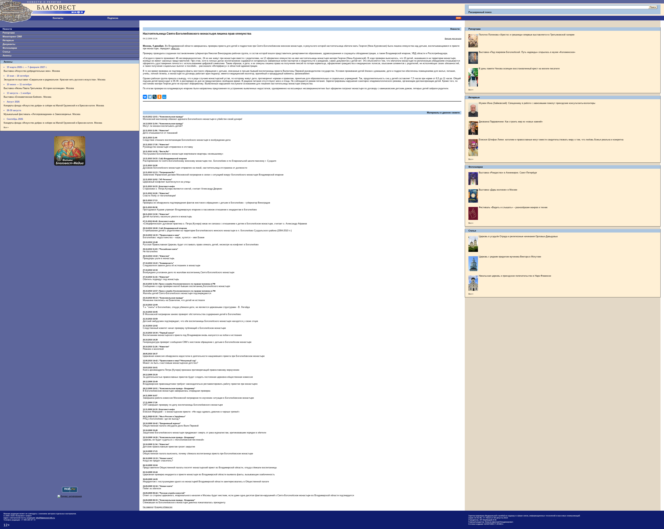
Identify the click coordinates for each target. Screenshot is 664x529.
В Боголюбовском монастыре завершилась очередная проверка (176, 390)
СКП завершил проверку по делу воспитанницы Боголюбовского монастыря (183, 404)
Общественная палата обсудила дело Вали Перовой (171, 425)
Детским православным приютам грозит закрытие (169, 446)
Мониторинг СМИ (12, 36)
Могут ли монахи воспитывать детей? (163, 126)
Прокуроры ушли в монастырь (158, 258)
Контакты (58, 18)
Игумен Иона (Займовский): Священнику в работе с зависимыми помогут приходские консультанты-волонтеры (537, 103)
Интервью (8, 40)
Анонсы (7, 55)
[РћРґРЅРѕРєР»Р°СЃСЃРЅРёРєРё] (159, 97)
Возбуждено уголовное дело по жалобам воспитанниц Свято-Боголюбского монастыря (188, 272)
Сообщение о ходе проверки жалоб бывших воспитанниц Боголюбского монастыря (186, 286)
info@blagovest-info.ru (45, 518)
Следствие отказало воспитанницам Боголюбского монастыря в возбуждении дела (186, 140)
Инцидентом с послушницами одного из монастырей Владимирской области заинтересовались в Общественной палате (206, 481)
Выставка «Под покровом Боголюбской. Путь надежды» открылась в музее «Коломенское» (527, 52)
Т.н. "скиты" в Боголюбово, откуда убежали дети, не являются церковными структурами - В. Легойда (196, 307)
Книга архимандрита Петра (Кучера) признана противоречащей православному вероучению (191, 370)
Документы (9, 44)
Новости (7, 29)
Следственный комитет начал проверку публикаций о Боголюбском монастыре (184, 328)
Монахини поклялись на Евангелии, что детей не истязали (174, 300)
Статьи (6, 51)
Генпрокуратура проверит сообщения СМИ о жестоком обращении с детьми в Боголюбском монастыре (197, 342)
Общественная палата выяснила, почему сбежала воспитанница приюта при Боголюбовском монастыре (198, 453)
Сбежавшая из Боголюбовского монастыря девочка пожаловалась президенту (184, 502)
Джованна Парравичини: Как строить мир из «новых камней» (511, 121)
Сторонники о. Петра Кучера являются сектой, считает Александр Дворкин (182, 188)
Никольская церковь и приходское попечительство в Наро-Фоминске (515, 276)
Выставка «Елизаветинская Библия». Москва (27, 97)
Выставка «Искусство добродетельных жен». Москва (32, 71)
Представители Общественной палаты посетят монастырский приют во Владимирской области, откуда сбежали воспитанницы (210, 467)
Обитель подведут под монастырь (161, 279)
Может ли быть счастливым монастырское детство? (170, 363)
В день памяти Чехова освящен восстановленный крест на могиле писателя (519, 68)
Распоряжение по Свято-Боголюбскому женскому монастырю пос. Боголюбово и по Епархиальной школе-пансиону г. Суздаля (209, 161)
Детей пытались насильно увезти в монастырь (167, 216)
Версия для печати (453, 39)
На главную (148, 507)
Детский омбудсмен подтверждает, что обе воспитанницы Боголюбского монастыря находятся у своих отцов (200, 321)
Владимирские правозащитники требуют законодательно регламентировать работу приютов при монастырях (200, 384)
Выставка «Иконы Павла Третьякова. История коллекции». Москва (39, 88)
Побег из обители (152, 488)
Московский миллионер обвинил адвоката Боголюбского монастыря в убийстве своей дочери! (192, 119)
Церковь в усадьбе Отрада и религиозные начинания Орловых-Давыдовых (518, 236)
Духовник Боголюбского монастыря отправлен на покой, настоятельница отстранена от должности (195, 167)
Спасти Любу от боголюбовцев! (159, 195)
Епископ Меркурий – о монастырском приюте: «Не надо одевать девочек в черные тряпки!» (191, 411)
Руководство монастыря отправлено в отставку (168, 147)
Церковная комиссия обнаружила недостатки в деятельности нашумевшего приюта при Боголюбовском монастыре (204, 356)
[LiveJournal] (155, 97)
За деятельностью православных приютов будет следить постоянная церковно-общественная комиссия (198, 377)
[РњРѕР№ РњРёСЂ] (164, 97)
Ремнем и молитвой (153, 349)
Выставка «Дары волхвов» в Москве (498, 189)
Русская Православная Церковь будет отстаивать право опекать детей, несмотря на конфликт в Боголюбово (201, 244)
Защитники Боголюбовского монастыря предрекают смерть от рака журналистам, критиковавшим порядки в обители (204, 432)
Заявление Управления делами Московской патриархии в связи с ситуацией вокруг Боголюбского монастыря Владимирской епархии (213, 174)
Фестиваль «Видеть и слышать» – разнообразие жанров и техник (513, 207)
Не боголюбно (150, 251)
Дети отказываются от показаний (160, 133)
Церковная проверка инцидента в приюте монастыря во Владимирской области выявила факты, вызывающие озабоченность (209, 474)
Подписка (112, 18)
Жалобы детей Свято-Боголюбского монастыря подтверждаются (177, 293)
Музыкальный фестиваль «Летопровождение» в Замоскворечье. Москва (42, 114)
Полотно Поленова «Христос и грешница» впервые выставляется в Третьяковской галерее (526, 34)
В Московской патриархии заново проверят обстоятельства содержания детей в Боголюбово (192, 314)
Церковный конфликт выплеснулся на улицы (166, 181)
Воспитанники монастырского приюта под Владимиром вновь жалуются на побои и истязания (192, 335)
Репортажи (9, 32)
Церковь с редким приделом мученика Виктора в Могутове (510, 256)
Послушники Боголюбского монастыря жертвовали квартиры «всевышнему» (183, 153)
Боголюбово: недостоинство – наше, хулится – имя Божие (173, 237)
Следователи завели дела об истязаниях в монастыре (171, 265)
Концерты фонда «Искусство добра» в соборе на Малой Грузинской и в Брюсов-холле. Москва (54, 105)
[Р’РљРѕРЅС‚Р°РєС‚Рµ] (145, 97)
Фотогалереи (10, 48)
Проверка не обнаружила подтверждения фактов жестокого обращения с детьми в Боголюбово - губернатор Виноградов (206, 202)
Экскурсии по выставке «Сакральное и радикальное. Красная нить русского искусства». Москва (54, 79)
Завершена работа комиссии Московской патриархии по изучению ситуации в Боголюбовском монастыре (198, 398)
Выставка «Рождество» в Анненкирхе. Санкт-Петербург (508, 172)
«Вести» (175, 48)
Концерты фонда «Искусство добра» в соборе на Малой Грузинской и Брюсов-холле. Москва (53, 123)
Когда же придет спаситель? (158, 460)
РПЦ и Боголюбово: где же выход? (161, 418)
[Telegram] (150, 97)
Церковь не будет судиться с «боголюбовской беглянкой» (173, 439)
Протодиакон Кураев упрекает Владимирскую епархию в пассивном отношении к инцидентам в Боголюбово (200, 209)
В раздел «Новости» (163, 507)
